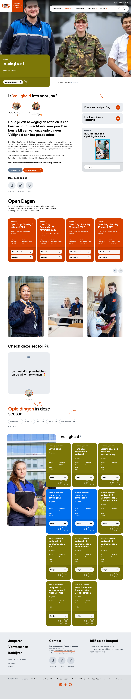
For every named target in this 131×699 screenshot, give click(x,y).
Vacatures (11, 663)
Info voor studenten (63, 679)
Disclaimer (35, 679)
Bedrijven (15, 653)
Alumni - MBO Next (79, 679)
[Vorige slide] (115, 270)
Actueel (11, 667)
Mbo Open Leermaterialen (97, 679)
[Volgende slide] (120, 270)
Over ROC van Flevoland (17, 660)
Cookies (119, 679)
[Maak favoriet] (26, 82)
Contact (114, 2)
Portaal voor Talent (47, 679)
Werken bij (122, 2)
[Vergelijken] (60, 482)
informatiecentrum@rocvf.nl (64, 651)
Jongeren (15, 641)
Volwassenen (18, 647)
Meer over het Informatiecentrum (62, 653)
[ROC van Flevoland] (11, 6)
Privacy (111, 679)
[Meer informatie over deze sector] (80, 436)
